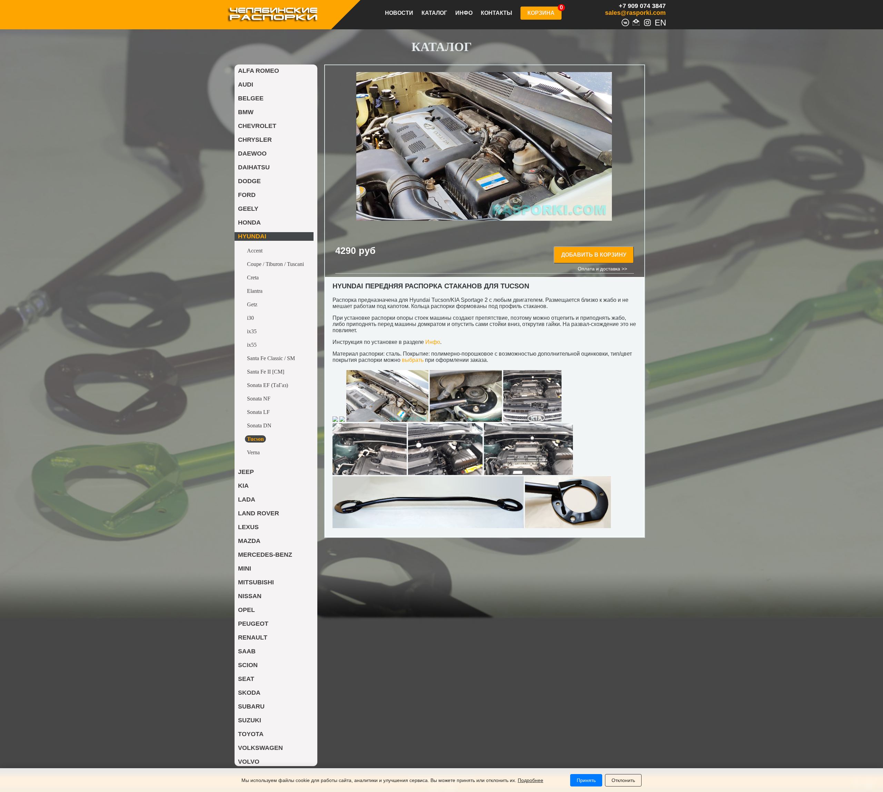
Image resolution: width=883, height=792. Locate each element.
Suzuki (249, 720)
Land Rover (258, 513)
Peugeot (253, 623)
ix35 (252, 331)
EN (658, 22)
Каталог (434, 13)
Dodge (249, 181)
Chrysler (255, 139)
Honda (249, 222)
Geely (248, 208)
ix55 (252, 345)
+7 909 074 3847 (642, 5)
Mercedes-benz (265, 554)
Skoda (249, 692)
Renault (252, 637)
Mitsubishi (256, 582)
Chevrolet (257, 125)
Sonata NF (258, 399)
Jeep (246, 471)
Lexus (248, 527)
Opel (246, 609)
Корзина (541, 13)
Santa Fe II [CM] (265, 372)
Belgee (251, 98)
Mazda (249, 540)
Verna (253, 452)
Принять (586, 780)
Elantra (254, 291)
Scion (248, 665)
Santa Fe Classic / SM (271, 358)
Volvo (248, 761)
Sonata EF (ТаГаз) (267, 385)
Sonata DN (259, 425)
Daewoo (252, 153)
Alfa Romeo (258, 70)
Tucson (255, 439)
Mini (244, 568)
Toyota (251, 734)
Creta (253, 277)
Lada (246, 499)
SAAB (247, 651)
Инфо (464, 13)
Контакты (496, 13)
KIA (243, 485)
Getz (252, 304)
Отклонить (623, 780)
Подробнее (530, 780)
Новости (399, 13)
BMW (246, 112)
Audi (245, 84)
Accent (254, 251)
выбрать (413, 360)
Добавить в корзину (593, 255)
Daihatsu (254, 167)
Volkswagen (260, 747)
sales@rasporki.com (635, 12)
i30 (250, 318)
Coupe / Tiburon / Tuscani (275, 264)
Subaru (251, 706)
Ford (247, 194)
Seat (246, 678)
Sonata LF (258, 412)
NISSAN (249, 596)
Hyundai (252, 236)
